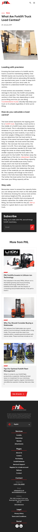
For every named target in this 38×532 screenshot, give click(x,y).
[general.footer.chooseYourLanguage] (10, 424)
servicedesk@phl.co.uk (19, 492)
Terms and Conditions (19, 516)
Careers (19, 456)
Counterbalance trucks (10, 102)
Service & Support (19, 464)
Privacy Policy (19, 513)
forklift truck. (10, 124)
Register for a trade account (19, 467)
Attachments (19, 444)
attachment (25, 157)
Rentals (19, 441)
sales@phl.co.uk (19, 490)
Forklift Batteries (19, 461)
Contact (19, 473)
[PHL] (19, 407)
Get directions (19, 504)
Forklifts (19, 435)
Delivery (19, 470)
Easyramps (19, 438)
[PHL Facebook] (17, 526)
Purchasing (19, 458)
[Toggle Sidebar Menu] (34, 3)
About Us (19, 453)
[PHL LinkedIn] (21, 526)
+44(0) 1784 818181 (19, 484)
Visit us (32, 202)
